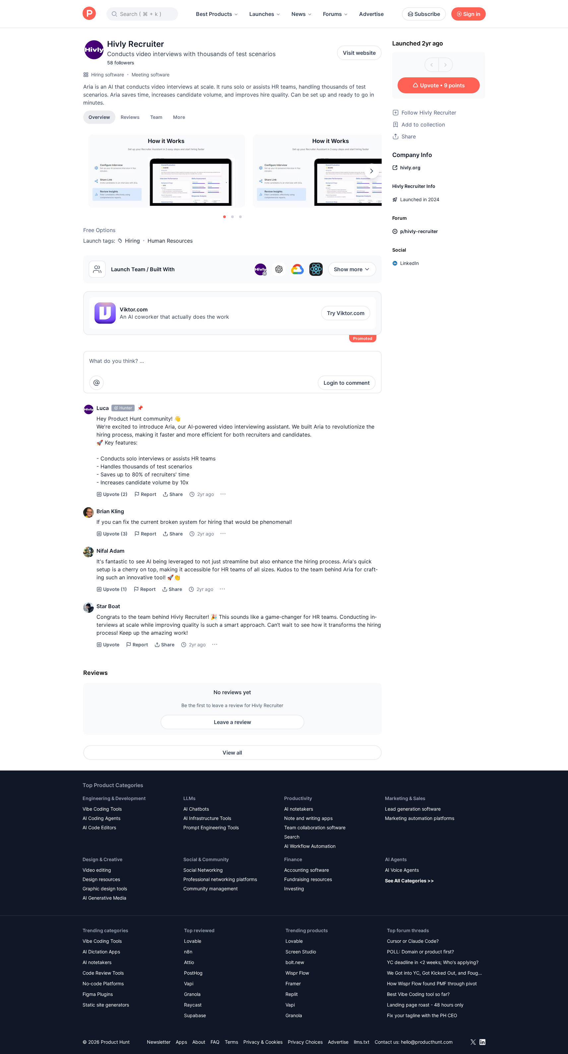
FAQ (215, 1042)
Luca (102, 408)
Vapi (188, 983)
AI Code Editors (99, 827)
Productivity (298, 798)
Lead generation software (413, 809)
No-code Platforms (103, 983)
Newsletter (158, 1042)
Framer (293, 983)
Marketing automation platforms (419, 818)
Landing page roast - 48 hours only (425, 1005)
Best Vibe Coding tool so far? (418, 994)
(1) (115, 589)
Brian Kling (110, 511)
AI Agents (396, 859)
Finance (293, 859)
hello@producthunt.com (427, 1042)
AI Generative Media (104, 898)
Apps (181, 1042)
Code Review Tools (103, 973)
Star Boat (108, 606)
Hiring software (107, 74)
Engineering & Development (114, 798)
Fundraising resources (308, 879)
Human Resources (170, 240)
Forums (332, 14)
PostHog (193, 973)
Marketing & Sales (405, 798)
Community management (210, 888)
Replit (291, 994)
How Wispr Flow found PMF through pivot (432, 983)
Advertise (371, 14)
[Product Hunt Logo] (89, 14)
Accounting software (306, 870)
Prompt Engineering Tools (211, 827)
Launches (261, 14)
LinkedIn (409, 263)
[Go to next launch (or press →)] (445, 64)
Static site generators (106, 1005)
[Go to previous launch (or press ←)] (431, 64)
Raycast (193, 1005)
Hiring (132, 240)
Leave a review (232, 722)
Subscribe (427, 14)
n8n (188, 951)
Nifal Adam (110, 550)
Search (291, 837)
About (198, 1042)
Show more (348, 269)
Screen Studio (300, 951)
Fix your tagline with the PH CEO (422, 1015)
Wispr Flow (297, 973)
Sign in (471, 14)
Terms (231, 1042)
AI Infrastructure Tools (207, 818)
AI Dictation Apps (101, 951)
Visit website (359, 52)
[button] (179, 117)
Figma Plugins (98, 994)
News (298, 14)
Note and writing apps (308, 818)
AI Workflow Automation (310, 846)
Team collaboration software (315, 827)
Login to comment (347, 382)
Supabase (195, 1015)
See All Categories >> (409, 880)
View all (232, 752)
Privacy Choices (305, 1042)
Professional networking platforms (220, 879)
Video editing (97, 870)
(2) (115, 494)
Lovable (192, 941)
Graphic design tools (105, 888)
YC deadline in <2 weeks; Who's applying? (432, 962)
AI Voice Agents (402, 870)
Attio (189, 962)
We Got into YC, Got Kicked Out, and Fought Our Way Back (434, 973)
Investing (294, 888)
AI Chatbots (196, 809)
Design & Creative (102, 859)
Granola (192, 994)
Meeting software (150, 74)
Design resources (101, 879)
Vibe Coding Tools (102, 809)
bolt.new (294, 962)
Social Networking (203, 870)
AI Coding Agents (101, 818)
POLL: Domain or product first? (420, 951)
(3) (115, 533)
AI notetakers (298, 809)
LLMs (189, 798)
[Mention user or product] (96, 382)
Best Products (214, 14)
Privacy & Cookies (263, 1042)
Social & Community (206, 859)
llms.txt (361, 1042)
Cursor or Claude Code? (413, 941)
